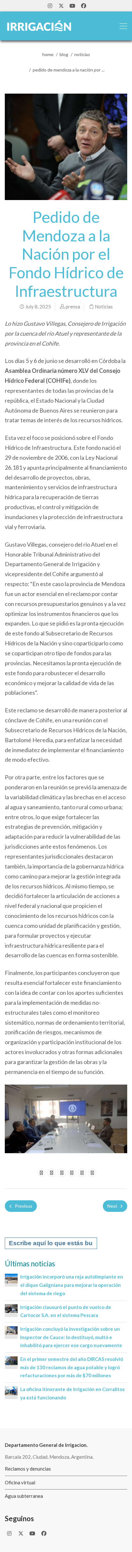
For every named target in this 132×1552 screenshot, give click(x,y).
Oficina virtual (20, 1482)
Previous (23, 1206)
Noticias (82, 54)
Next (112, 1206)
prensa (73, 306)
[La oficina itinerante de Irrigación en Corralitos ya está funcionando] (11, 1390)
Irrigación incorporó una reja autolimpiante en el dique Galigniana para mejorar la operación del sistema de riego (71, 1285)
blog (64, 54)
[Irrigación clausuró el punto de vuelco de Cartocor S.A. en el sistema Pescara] (11, 1308)
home (48, 54)
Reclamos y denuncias (28, 1469)
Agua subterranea (24, 1496)
